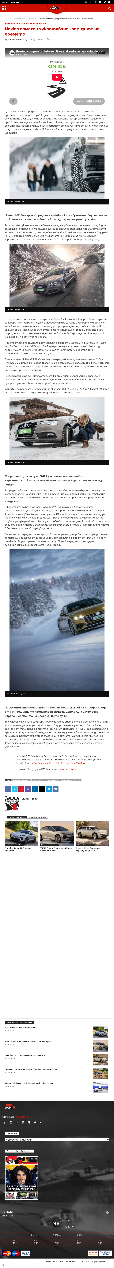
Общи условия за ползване (92, 1261)
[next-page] (105, 818)
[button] (109, 8)
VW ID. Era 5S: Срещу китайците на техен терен (28, 1041)
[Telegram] (49, 789)
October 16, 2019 (67, 769)
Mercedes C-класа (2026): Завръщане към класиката (29, 1083)
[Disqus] (57, 895)
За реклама (71, 1261)
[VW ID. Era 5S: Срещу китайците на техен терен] (57, 833)
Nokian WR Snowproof (21, 780)
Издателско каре (54, 1261)
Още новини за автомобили (19, 1022)
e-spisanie (15, 2)
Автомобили (39, 23)
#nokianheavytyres (44, 763)
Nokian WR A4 (53, 780)
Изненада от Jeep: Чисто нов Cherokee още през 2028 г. (31, 1069)
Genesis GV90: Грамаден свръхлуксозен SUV (25, 1055)
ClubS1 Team (15, 39)
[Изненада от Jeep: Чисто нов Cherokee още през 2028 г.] (100, 1073)
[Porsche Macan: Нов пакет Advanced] (21, 833)
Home (8, 18)
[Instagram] (86, 2)
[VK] (55, 789)
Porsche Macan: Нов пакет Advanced (21, 1028)
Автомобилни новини (25, 18)
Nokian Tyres (66, 780)
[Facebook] (82, 2)
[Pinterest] (95, 2)
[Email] (42, 789)
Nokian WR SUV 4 (39, 780)
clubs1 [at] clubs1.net (24, 1116)
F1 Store (5, 2)
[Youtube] (109, 2)
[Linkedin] (91, 2)
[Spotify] (100, 2)
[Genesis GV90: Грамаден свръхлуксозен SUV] (92, 833)
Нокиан (77, 780)
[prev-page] (101, 818)
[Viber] (28, 789)
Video (29, 23)
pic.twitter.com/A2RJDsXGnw (70, 763)
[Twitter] (105, 2)
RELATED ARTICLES (17, 817)
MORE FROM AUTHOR (37, 817)
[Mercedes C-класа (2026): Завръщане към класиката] (100, 1087)
